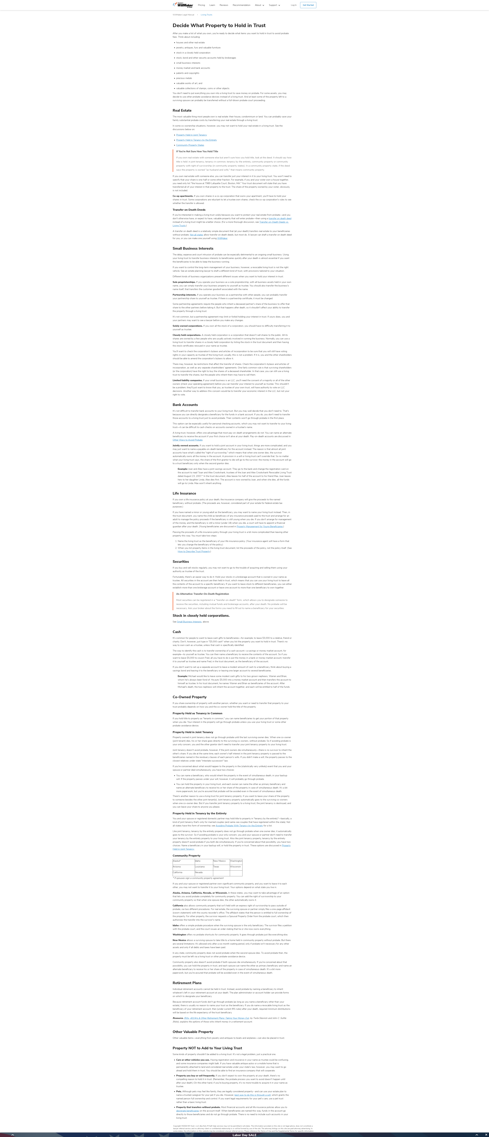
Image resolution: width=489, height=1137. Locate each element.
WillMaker (222, 238)
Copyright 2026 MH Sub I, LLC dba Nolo (191, 1126)
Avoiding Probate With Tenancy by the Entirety (239, 825)
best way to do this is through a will (253, 1095)
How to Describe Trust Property (194, 551)
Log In (294, 5)
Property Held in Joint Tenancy (191, 134)
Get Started (308, 5)
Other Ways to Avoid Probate (187, 439)
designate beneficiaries (187, 1110)
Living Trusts (206, 14)
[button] (12, 1135)
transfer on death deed (280, 218)
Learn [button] (212, 5)
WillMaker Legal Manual (183, 14)
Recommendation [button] (241, 5)
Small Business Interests (189, 621)
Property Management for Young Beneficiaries (260, 526)
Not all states (196, 234)
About (258, 5)
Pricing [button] (201, 5)
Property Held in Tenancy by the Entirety (196, 140)
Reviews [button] (224, 5)
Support (273, 5)
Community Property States (190, 145)
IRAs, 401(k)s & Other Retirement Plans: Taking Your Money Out (216, 1018)
